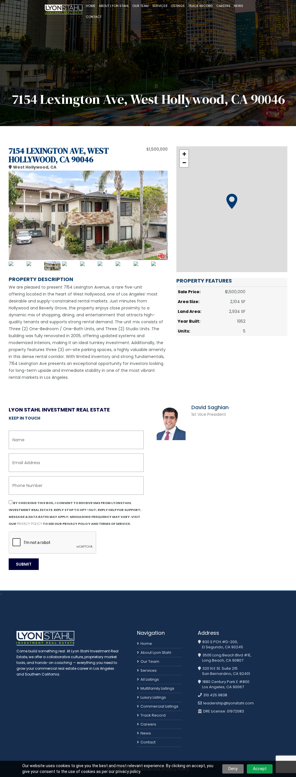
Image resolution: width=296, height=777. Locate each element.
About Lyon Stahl (114, 5)
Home (90, 5)
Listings (178, 5)
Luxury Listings (153, 697)
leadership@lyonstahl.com (228, 703)
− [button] (184, 162)
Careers (223, 5)
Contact (93, 16)
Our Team (140, 5)
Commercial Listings (159, 706)
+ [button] (184, 154)
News (238, 5)
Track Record (200, 5)
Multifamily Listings (157, 688)
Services (159, 5)
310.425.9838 (214, 695)
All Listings (149, 679)
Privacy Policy (29, 523)
